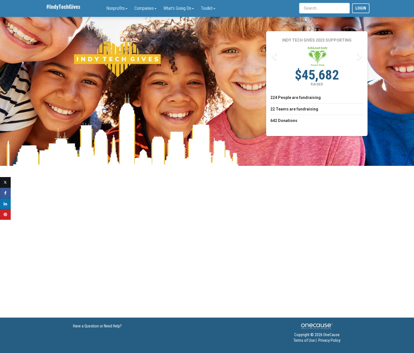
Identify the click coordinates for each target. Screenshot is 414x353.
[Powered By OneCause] (316, 326)
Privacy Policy (329, 340)
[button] (274, 56)
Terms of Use (304, 340)
